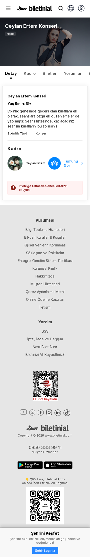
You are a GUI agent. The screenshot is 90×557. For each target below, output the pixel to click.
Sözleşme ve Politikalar (45, 253)
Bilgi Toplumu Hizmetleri (45, 229)
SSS (45, 331)
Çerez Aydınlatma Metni (45, 292)
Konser (10, 33)
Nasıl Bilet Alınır (45, 347)
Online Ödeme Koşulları (45, 299)
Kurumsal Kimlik (45, 268)
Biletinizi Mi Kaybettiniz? (45, 354)
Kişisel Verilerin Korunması (45, 245)
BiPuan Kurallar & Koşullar (45, 237)
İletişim (45, 307)
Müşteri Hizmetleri (45, 284)
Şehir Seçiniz (45, 550)
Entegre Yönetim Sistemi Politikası (45, 260)
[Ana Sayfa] (34, 9)
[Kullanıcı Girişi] (81, 8)
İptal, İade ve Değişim (45, 339)
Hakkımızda (45, 276)
